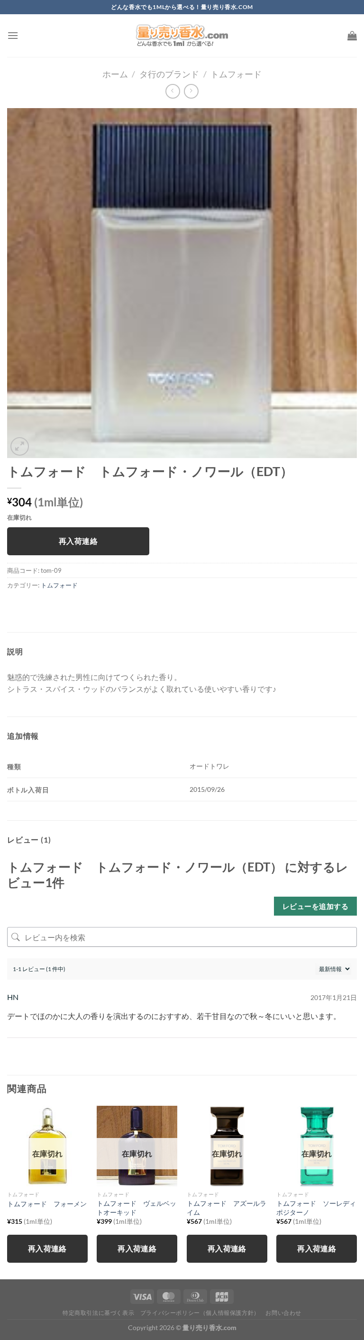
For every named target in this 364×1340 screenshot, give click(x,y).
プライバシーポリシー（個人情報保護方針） (200, 1312)
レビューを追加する (315, 906)
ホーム (115, 74)
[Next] (356, 1191)
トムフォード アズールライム (226, 1207)
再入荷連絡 (78, 541)
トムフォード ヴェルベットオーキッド (136, 1207)
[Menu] (12, 35)
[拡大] (19, 446)
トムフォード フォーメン (47, 1204)
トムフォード (236, 74)
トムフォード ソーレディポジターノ (316, 1207)
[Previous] (7, 1191)
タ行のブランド (169, 74)
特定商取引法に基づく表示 (98, 1312)
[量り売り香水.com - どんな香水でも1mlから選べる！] (182, 35)
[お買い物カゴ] (352, 35)
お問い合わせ (283, 1312)
